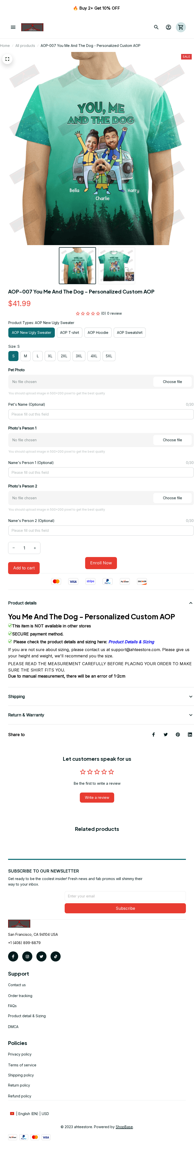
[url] (124, 1127)
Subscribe (125, 908)
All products (25, 45)
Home (5, 45)
